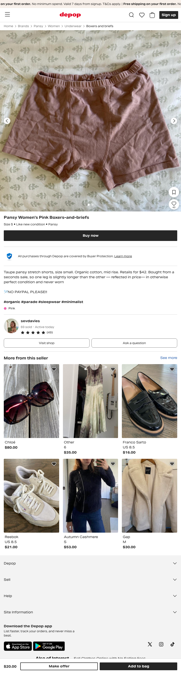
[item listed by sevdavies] (31, 401)
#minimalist (72, 302)
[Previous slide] (7, 121)
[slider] (90, 120)
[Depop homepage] (70, 15)
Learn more (123, 256)
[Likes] (142, 15)
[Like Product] (54, 369)
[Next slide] (174, 121)
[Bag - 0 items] (152, 15)
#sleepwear (50, 302)
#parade (29, 302)
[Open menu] (7, 14)
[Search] (131, 15)
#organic (12, 302)
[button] (99, 332)
